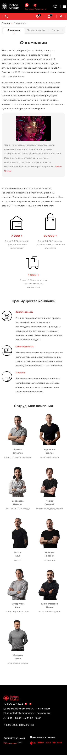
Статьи (55, 30)
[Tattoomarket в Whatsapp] (27, 5)
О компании (13, 30)
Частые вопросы (36, 30)
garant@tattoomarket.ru (20, 713)
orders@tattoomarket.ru (20, 709)
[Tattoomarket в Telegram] (35, 5)
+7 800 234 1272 (13, 704)
